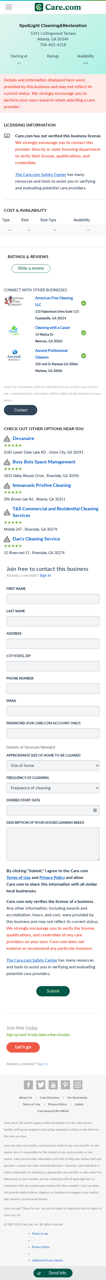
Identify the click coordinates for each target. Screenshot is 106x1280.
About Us (25, 1097)
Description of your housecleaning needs (45, 823)
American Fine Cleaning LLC (54, 301)
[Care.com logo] (56, 8)
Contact (20, 410)
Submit (53, 991)
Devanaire (23, 438)
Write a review (31, 268)
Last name (15, 611)
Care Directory (49, 1097)
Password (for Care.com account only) (43, 723)
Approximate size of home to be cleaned (43, 755)
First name (16, 589)
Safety (79, 1104)
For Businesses (77, 1097)
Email (11, 701)
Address (13, 633)
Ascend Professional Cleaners (51, 354)
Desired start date (23, 800)
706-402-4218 (53, 45)
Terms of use (40, 1233)
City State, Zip (18, 656)
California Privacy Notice (47, 1260)
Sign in (45, 576)
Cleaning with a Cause (52, 328)
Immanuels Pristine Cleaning (42, 485)
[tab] (53, 747)
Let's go (23, 1047)
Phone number (19, 678)
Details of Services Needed (30, 747)
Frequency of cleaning (27, 778)
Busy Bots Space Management (44, 462)
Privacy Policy (52, 878)
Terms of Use (18, 878)
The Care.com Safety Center (31, 960)
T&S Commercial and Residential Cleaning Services (56, 512)
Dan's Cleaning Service (36, 539)
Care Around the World (53, 1111)
